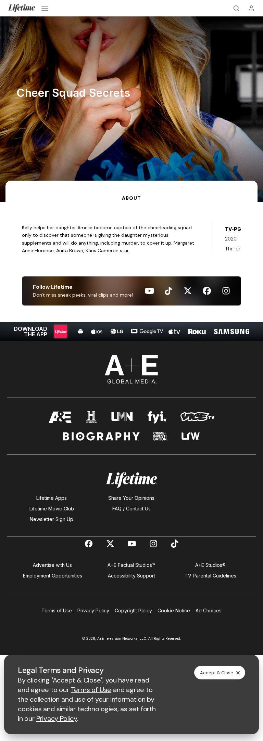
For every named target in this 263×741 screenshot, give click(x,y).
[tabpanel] (131, 271)
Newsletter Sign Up (51, 519)
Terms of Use (56, 610)
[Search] (236, 8)
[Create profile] (251, 8)
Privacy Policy (93, 610)
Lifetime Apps (51, 498)
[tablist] (131, 191)
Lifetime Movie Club (51, 508)
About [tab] (131, 198)
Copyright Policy (133, 610)
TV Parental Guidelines (210, 575)
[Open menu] (45, 8)
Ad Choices (209, 610)
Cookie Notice (174, 610)
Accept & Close (216, 673)
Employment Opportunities (52, 575)
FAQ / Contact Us (131, 508)
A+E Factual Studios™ (131, 565)
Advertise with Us (52, 565)
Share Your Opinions (131, 498)
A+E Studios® (210, 565)
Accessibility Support (131, 575)
